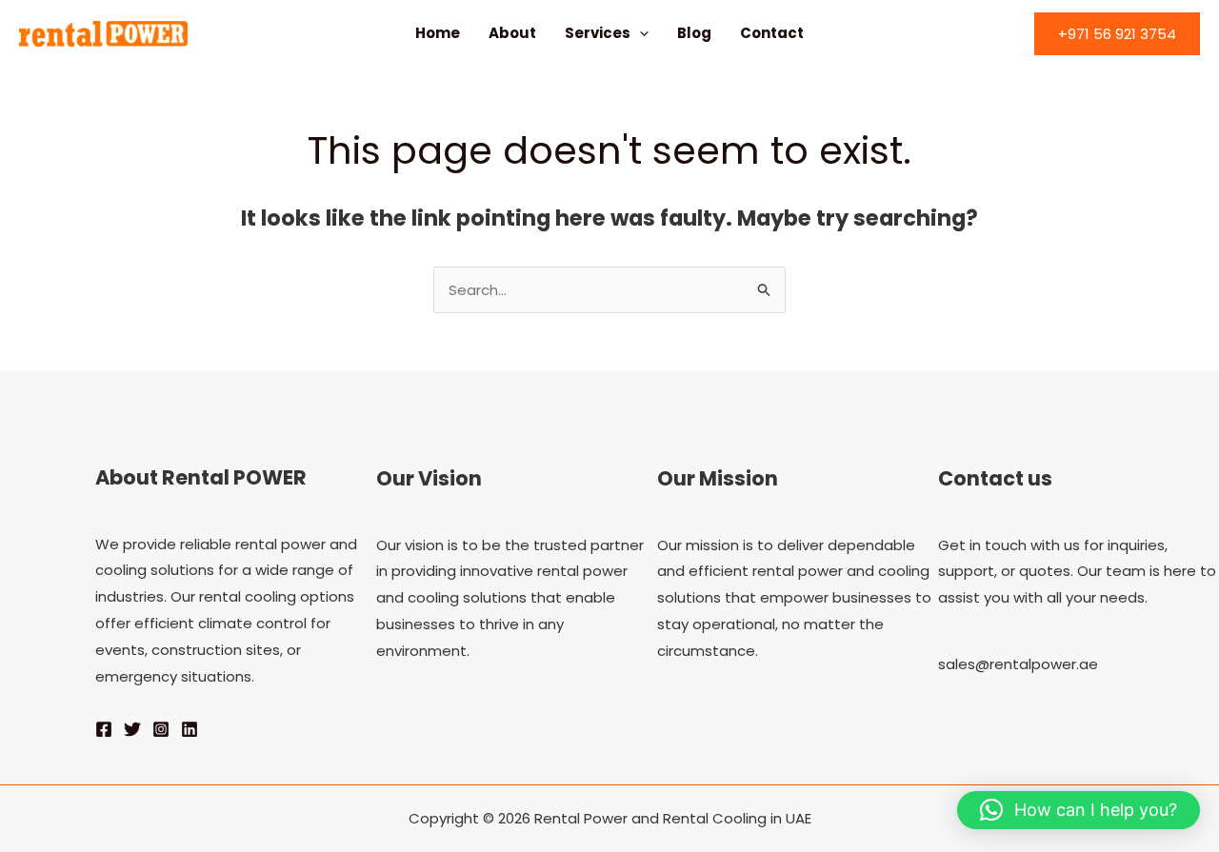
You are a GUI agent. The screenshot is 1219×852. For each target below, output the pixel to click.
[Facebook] (103, 729)
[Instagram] (161, 729)
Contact (772, 33)
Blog (694, 33)
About (512, 33)
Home (437, 33)
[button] (639, 33)
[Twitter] (132, 729)
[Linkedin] (189, 729)
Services (597, 33)
